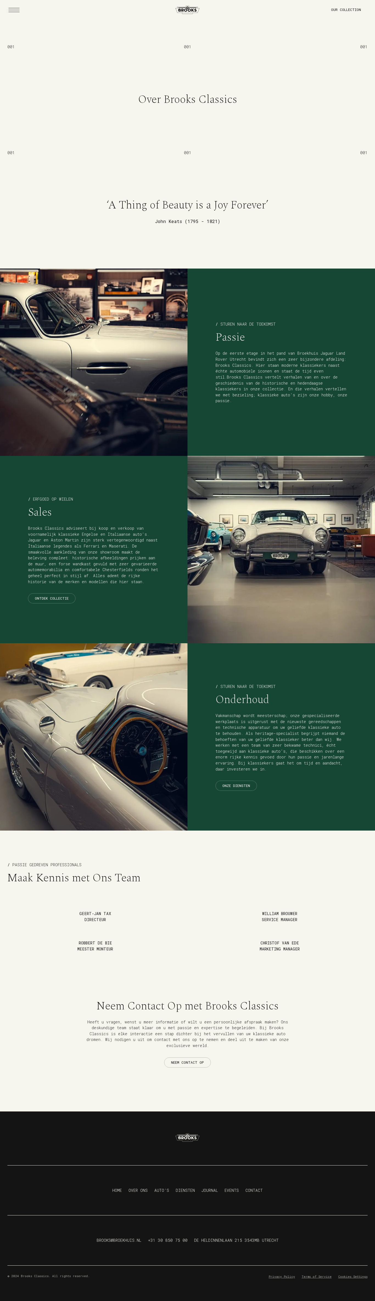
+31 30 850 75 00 (168, 1240)
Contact (254, 1190)
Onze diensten (236, 785)
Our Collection (346, 9)
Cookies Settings (353, 1276)
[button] (14, 9)
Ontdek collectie (52, 598)
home (117, 1190)
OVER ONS (138, 1190)
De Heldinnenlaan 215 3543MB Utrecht (236, 1240)
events (232, 1190)
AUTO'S (161, 1190)
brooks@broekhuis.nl (119, 1240)
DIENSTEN (185, 1190)
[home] (187, 10)
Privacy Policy (282, 1276)
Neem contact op (187, 1062)
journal (210, 1190)
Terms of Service (317, 1276)
